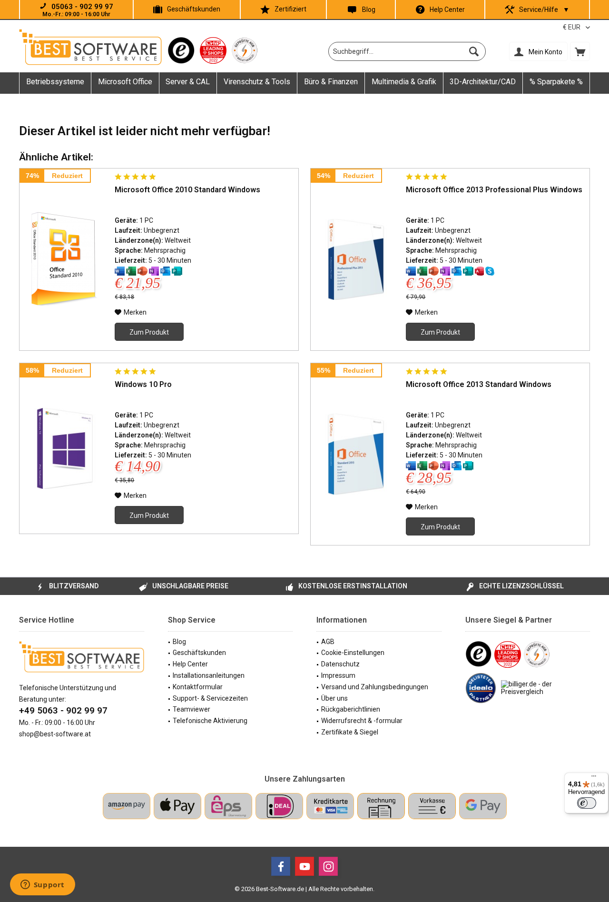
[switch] (586, 803)
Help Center (447, 9)
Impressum (338, 675)
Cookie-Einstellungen (352, 652)
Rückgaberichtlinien (350, 709)
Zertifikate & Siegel (349, 732)
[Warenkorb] (580, 51)
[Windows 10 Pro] (64, 448)
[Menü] (593, 778)
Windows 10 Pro (143, 384)
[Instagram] (328, 866)
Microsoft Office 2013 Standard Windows (478, 384)
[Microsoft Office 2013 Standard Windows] (355, 454)
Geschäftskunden (193, 9)
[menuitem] (580, 51)
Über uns (334, 698)
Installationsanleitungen (209, 675)
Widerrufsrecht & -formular (362, 720)
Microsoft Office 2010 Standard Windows (187, 189)
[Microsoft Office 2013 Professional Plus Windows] (355, 259)
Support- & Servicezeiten (210, 698)
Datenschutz (340, 664)
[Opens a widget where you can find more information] (42, 885)
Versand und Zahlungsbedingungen (374, 687)
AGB (327, 641)
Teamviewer (191, 709)
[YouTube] (304, 866)
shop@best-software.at (55, 734)
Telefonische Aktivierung (210, 720)
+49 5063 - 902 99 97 (63, 710)
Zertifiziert (290, 9)
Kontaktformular (198, 687)
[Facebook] (280, 866)
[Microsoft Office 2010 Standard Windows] (64, 259)
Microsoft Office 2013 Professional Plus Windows (494, 189)
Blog (368, 9)
